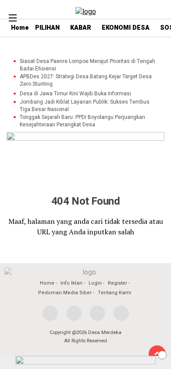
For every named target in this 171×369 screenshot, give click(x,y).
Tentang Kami (114, 292)
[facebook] (50, 313)
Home (47, 283)
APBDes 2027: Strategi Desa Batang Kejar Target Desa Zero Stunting (86, 80)
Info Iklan (71, 283)
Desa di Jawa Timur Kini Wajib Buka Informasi (75, 93)
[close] (162, 355)
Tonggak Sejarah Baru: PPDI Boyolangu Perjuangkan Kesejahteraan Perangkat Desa (82, 121)
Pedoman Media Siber (65, 292)
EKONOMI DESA (126, 27)
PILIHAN (47, 27)
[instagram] (97, 313)
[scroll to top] (157, 354)
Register (117, 283)
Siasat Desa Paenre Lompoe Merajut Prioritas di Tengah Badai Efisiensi (87, 65)
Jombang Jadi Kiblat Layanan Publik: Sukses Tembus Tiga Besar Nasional (85, 105)
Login (95, 283)
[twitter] (74, 313)
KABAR (80, 27)
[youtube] (121, 313)
